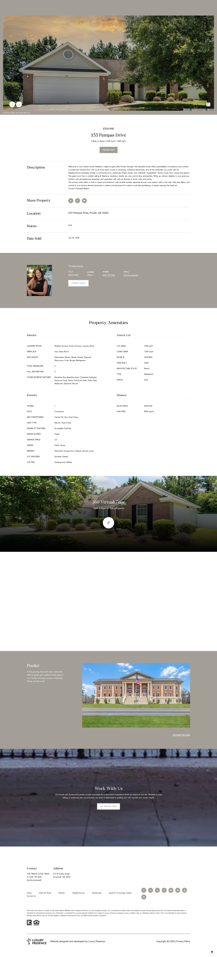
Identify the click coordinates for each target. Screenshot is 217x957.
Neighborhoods (78, 893)
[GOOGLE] (177, 890)
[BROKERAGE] (143, 897)
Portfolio (62, 893)
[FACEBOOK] (143, 890)
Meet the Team (45, 893)
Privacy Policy (183, 941)
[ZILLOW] (184, 890)
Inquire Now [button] (109, 150)
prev (12, 104)
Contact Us (31, 896)
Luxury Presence (96, 941)
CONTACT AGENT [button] (78, 283)
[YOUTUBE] (170, 890)
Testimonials (96, 893)
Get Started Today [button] (108, 806)
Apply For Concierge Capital (120, 893)
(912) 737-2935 (109, 275)
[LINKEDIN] (157, 890)
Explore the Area (181, 735)
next (19, 104)
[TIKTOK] (164, 890)
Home (29, 893)
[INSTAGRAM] (150, 890)
